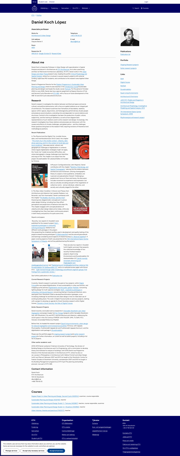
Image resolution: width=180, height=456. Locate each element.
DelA (122, 79)
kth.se (34, 2)
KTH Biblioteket (67, 423)
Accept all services (56, 451)
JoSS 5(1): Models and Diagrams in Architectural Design (132, 101)
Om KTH (34, 434)
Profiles (38, 15)
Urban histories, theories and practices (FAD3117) (48, 410)
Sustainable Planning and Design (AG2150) (46, 400)
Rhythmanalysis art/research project (132, 117)
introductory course (71, 87)
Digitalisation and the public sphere (60, 287)
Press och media (128, 440)
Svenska (145, 8)
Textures (68, 89)
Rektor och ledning (68, 434)
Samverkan (35, 431)
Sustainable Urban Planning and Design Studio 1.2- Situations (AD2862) (55, 407)
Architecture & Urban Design (41, 35)
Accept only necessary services (33, 451)
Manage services (11, 451)
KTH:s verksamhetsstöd (70, 438)
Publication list (57, 276)
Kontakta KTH (127, 433)
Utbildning (35, 423)
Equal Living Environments (129, 93)
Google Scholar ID (45, 53)
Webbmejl (95, 434)
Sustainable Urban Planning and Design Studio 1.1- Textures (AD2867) (55, 403)
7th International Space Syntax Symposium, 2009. (130, 113)
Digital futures (125, 82)
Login (146, 2)
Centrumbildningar (68, 431)
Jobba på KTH (127, 437)
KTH (33, 15)
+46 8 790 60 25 (76, 35)
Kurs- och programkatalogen (101, 427)
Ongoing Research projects (129, 65)
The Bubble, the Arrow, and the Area (52, 198)
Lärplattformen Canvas (99, 431)
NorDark (75, 287)
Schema (95, 423)
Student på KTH (37, 438)
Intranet (51, 2)
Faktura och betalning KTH (131, 444)
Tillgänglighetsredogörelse (131, 452)
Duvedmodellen (56, 330)
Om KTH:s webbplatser (130, 448)
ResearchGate (56, 53)
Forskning (35, 427)
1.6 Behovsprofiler (62, 234)
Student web (43, 2)
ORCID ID (35, 53)
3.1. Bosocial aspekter (78, 237)
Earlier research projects (128, 68)
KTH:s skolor (66, 427)
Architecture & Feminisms (129, 96)
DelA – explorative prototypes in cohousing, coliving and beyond (45, 225)
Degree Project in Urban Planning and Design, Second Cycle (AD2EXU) (55, 396)
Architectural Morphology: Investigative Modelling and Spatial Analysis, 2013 (133, 107)
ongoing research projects (63, 334)
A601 (33, 47)
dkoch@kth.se (75, 41)
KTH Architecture (63, 69)
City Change (58, 313)
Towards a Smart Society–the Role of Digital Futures (55, 303)
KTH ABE (56, 93)
